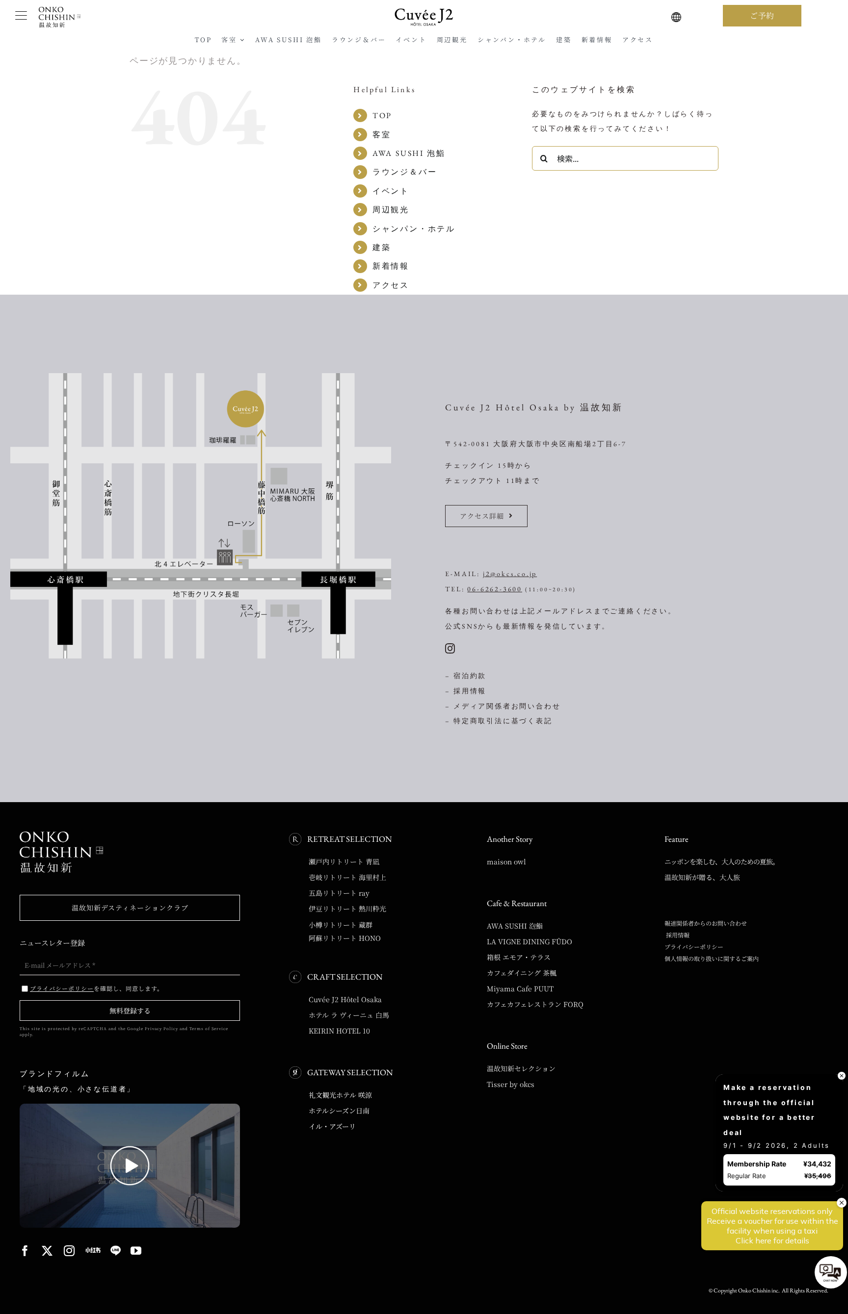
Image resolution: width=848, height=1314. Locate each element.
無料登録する (130, 1010)
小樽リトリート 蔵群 (340, 925)
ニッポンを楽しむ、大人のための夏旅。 (721, 861)
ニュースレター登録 (52, 942)
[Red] (93, 1250)
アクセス (390, 285)
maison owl (506, 861)
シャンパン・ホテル (413, 229)
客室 (381, 134)
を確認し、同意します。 (96, 988)
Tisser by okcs (510, 1084)
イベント (390, 191)
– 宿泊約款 (465, 675)
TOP (382, 115)
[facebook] (26, 1250)
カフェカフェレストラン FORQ (535, 1004)
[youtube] (137, 1250)
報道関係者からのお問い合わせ (705, 923)
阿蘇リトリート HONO (345, 938)
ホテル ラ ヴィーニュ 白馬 (349, 1015)
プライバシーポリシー (693, 946)
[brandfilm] (130, 1107)
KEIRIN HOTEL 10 (339, 1031)
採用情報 (676, 935)
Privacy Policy (161, 1028)
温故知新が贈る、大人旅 (702, 877)
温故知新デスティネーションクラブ (130, 907)
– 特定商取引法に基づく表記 (498, 720)
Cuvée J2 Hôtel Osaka (345, 999)
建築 (381, 247)
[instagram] (450, 649)
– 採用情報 (465, 690)
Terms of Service (208, 1028)
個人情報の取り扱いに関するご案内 (711, 958)
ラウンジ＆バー (404, 172)
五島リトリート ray (339, 893)
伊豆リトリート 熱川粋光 (347, 908)
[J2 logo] (424, 11)
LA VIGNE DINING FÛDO (529, 941)
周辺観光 (390, 209)
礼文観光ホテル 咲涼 (340, 1095)
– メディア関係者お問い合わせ (502, 706)
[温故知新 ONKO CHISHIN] (61, 835)
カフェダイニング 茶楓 (521, 973)
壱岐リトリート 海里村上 (347, 877)
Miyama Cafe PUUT (520, 988)
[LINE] (115, 1250)
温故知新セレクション (521, 1068)
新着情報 (390, 266)
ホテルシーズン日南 (339, 1110)
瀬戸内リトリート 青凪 (344, 861)
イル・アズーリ (332, 1126)
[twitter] (48, 1250)
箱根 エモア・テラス (519, 957)
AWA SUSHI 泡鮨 (409, 153)
